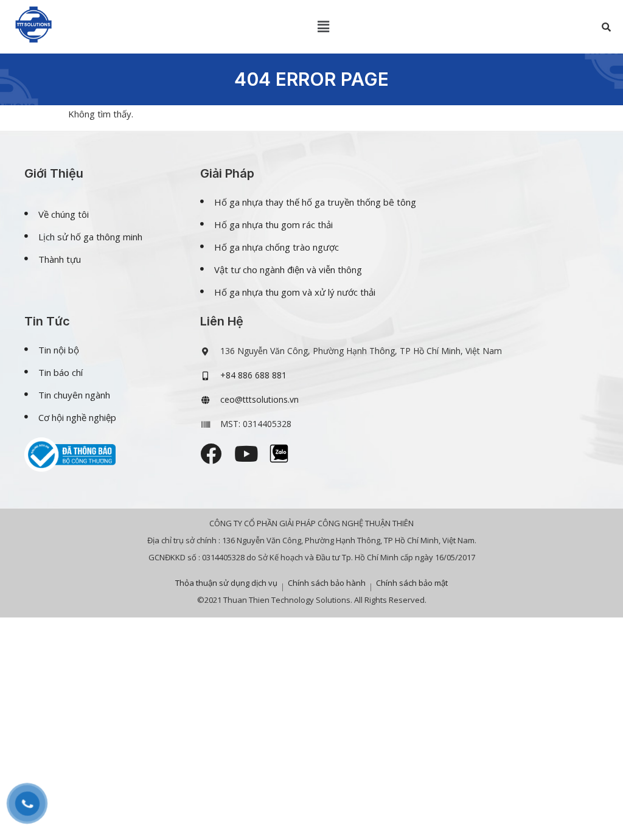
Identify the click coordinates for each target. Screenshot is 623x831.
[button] (323, 26)
